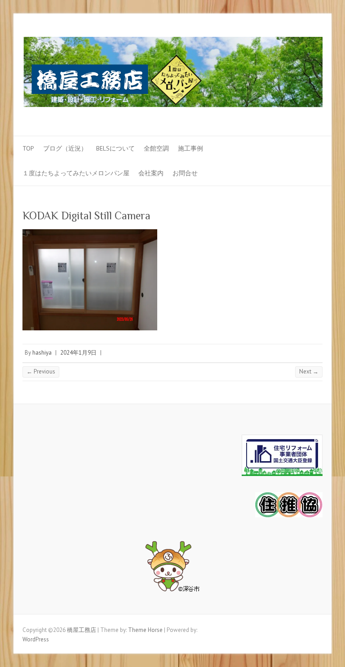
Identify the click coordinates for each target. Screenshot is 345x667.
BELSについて (115, 148)
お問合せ (185, 173)
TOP (28, 148)
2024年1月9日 (78, 352)
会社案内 (151, 173)
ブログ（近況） (65, 148)
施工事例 (190, 148)
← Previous (41, 371)
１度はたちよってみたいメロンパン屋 (75, 173)
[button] (172, 569)
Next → (308, 371)
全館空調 (156, 148)
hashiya (42, 352)
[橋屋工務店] (172, 75)
